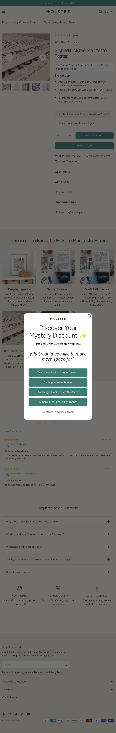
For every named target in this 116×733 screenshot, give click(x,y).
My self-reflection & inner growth (58, 372)
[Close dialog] (89, 315)
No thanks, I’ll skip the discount (58, 412)
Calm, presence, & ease (58, 382)
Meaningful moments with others (58, 392)
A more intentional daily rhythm (58, 401)
